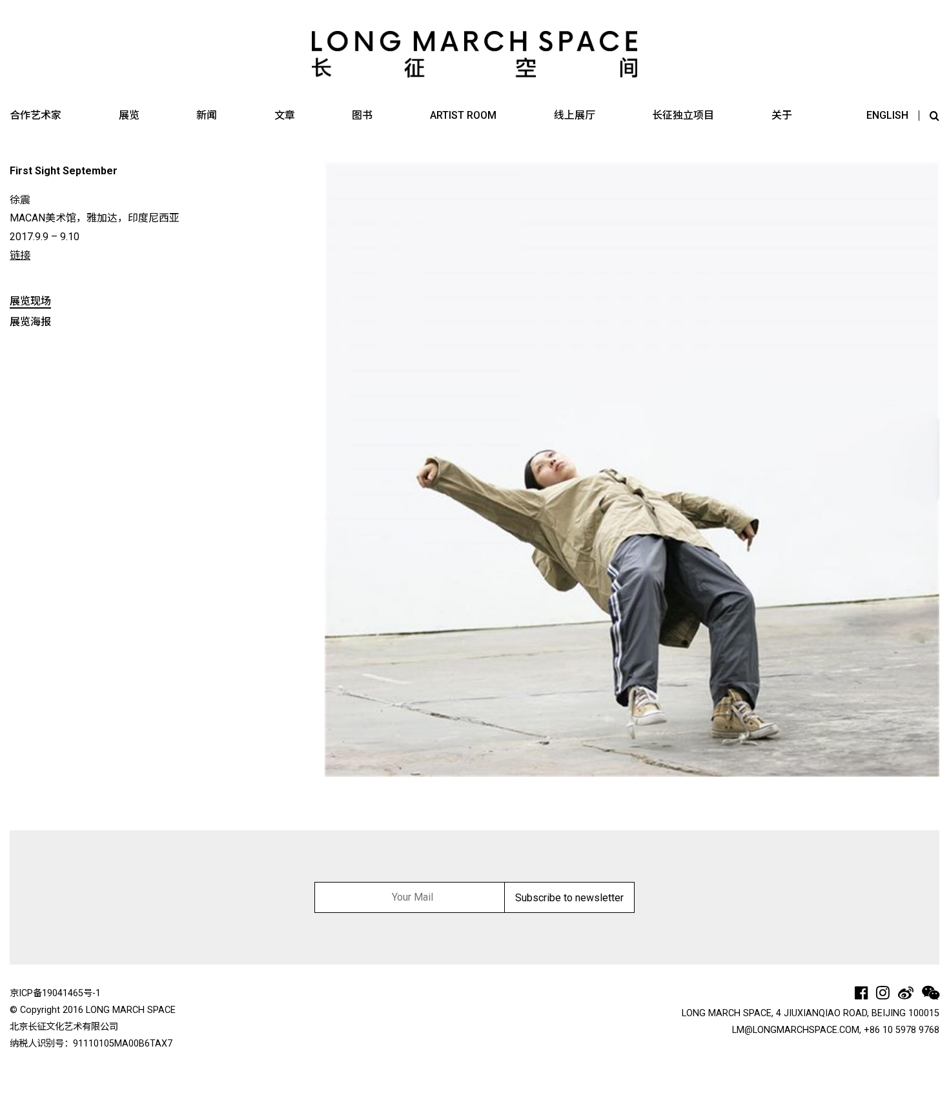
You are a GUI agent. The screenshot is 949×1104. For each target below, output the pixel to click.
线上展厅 (574, 115)
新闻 (206, 115)
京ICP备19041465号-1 (55, 993)
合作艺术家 (35, 115)
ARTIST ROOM (463, 115)
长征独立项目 (683, 115)
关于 (781, 115)
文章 (284, 115)
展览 (129, 115)
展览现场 (30, 301)
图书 (362, 115)
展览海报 (30, 322)
